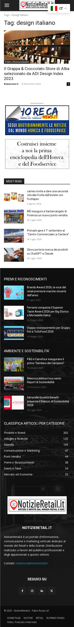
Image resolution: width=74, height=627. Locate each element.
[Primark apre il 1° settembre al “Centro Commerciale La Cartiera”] (14, 236)
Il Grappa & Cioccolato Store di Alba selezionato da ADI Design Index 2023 (36, 73)
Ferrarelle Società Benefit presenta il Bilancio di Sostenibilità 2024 (48, 401)
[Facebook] (22, 591)
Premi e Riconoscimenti (17, 62)
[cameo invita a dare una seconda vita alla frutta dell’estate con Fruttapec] (14, 196)
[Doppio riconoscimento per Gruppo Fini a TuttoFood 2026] (14, 333)
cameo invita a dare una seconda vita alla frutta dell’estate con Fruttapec (47, 195)
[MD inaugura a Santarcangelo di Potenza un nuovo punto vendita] (14, 216)
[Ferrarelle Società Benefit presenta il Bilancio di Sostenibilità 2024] (14, 403)
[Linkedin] (42, 591)
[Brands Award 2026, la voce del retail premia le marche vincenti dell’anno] (14, 292)
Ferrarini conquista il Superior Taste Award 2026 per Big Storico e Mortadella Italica (48, 311)
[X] (51, 591)
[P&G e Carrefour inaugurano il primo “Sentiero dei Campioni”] (14, 364)
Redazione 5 (11, 83)
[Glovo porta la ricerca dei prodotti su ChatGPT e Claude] (14, 255)
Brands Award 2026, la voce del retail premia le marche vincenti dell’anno (46, 291)
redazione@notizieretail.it (32, 563)
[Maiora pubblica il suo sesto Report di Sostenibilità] (14, 383)
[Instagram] (32, 591)
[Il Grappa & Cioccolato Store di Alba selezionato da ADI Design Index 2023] (37, 47)
